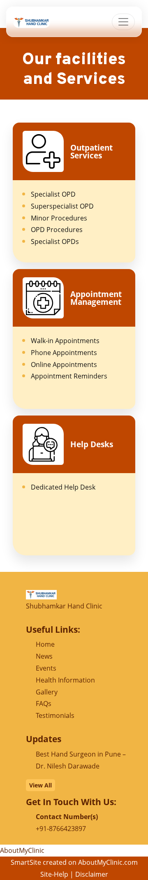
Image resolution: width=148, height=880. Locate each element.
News (44, 656)
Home (45, 644)
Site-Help (54, 874)
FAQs (43, 703)
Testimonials (55, 715)
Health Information (65, 680)
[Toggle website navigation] (123, 22)
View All (40, 785)
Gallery (47, 692)
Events (46, 668)
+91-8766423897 (61, 828)
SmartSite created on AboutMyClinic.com (74, 862)
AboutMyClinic (22, 850)
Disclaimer (91, 874)
